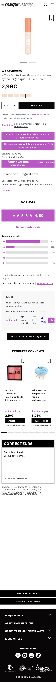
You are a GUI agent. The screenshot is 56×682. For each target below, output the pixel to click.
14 (33, 115)
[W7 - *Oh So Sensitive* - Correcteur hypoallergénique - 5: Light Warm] (4, 95)
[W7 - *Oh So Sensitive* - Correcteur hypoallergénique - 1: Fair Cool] (28, 95)
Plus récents (45, 283)
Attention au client (19, 623)
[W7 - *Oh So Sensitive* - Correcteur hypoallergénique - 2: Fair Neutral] (22, 95)
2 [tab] (32, 62)
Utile (43, 321)
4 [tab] (25, 432)
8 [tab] (52, 432)
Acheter (14, 420)
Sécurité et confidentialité (24, 631)
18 (37, 115)
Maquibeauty (14, 615)
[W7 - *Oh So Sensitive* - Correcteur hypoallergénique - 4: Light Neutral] (10, 95)
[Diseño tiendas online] (44, 668)
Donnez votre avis (28, 227)
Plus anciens (26, 283)
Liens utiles (13, 638)
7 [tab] (45, 432)
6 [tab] (38, 432)
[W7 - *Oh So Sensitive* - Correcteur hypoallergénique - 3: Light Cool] (16, 95)
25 (41, 115)
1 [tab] (4, 432)
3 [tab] (18, 432)
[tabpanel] (28, 35)
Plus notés (10, 283)
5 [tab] (31, 432)
